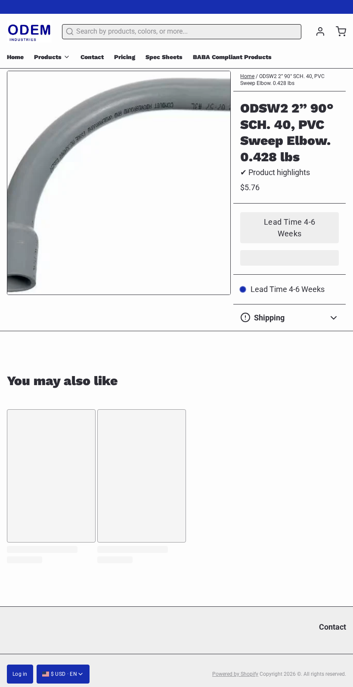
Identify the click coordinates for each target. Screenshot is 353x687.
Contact (92, 56)
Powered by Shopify (235, 674)
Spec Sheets (164, 56)
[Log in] (316, 31)
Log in (20, 674)
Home (15, 56)
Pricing (124, 56)
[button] (289, 227)
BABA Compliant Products (232, 56)
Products (48, 56)
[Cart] (337, 31)
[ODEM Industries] (29, 31)
